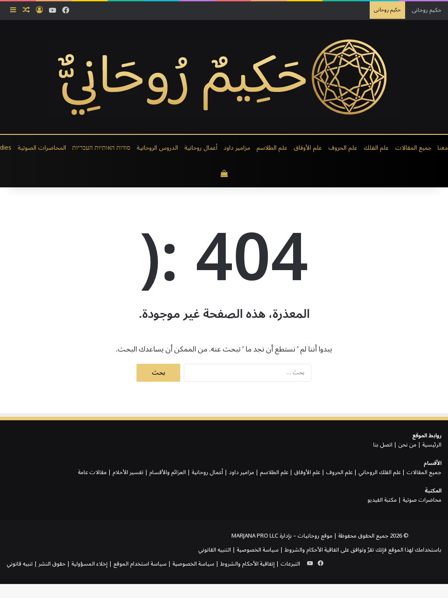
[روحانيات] (224, 77)
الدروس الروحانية (157, 147)
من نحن (407, 445)
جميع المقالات (413, 147)
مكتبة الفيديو (382, 500)
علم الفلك (376, 147)
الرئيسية (431, 445)
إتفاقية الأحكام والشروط (247, 564)
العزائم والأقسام (167, 472)
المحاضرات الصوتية (42, 147)
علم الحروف (342, 147)
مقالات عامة (92, 472)
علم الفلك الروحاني (379, 472)
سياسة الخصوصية (258, 550)
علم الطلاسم (271, 147)
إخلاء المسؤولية (89, 564)
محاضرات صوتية (421, 500)
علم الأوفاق (308, 147)
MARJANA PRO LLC (254, 536)
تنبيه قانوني (20, 564)
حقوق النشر (52, 564)
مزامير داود (237, 147)
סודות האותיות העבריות (101, 147)
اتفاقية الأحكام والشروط (311, 550)
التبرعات (290, 564)
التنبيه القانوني (214, 550)
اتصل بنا (382, 445)
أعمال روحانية (200, 147)
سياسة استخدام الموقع (140, 564)
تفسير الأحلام (128, 472)
